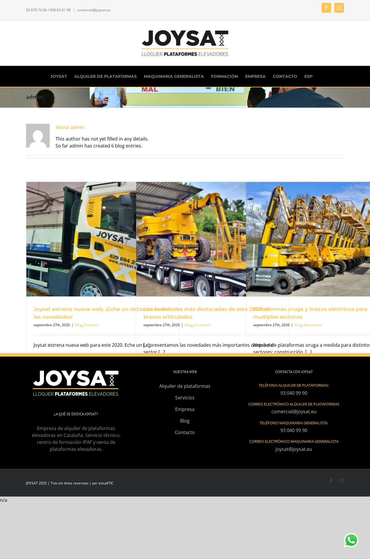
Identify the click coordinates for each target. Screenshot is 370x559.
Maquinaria (313, 324)
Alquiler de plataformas (184, 386)
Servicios (185, 397)
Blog (78, 324)
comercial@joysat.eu (93, 10)
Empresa (91, 324)
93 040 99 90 (293, 393)
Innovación (202, 324)
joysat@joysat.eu (293, 449)
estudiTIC (106, 483)
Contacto (185, 432)
